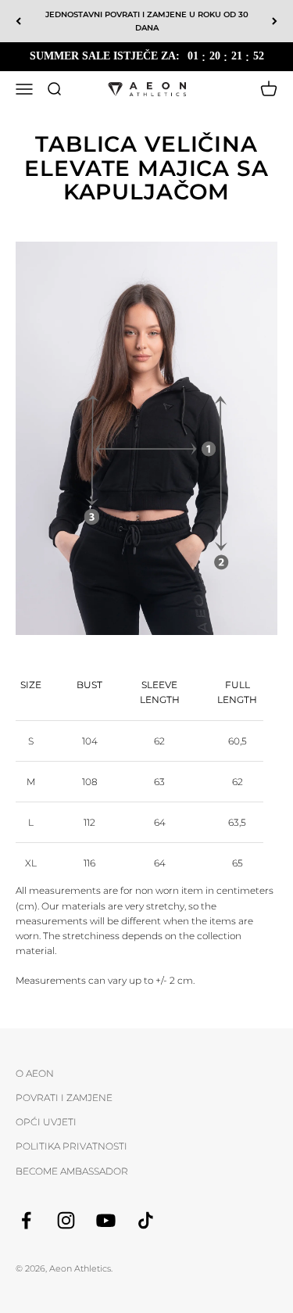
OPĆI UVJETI (46, 1122)
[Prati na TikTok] (145, 1220)
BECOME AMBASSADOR (72, 1171)
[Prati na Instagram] (66, 1220)
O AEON (35, 1073)
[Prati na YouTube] (105, 1220)
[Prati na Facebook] (26, 1220)
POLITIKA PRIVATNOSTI (71, 1146)
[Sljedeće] (274, 21)
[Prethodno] (18, 21)
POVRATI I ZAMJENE (64, 1097)
